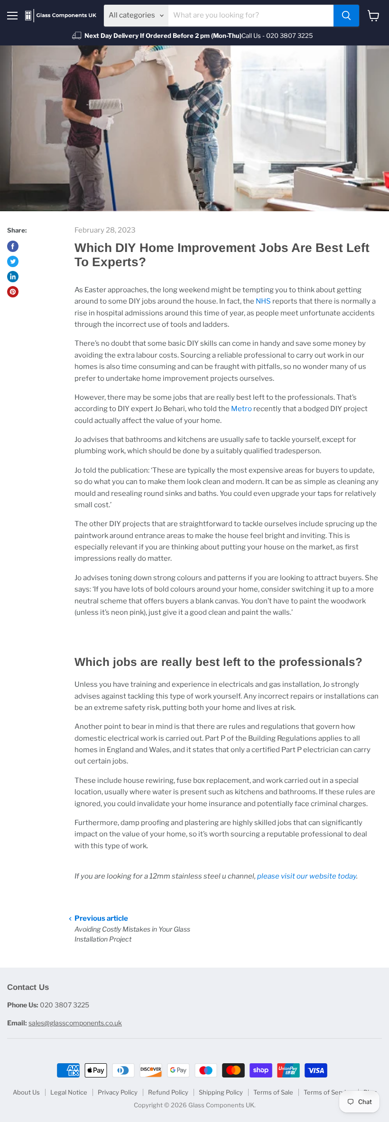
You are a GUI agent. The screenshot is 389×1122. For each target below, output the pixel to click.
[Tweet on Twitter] (13, 261)
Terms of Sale (273, 1092)
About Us (26, 1092)
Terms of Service (328, 1092)
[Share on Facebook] (13, 246)
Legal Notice (68, 1092)
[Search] (346, 16)
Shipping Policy (221, 1092)
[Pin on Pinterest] (13, 291)
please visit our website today (306, 876)
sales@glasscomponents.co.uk (75, 1023)
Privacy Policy (118, 1092)
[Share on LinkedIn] (13, 276)
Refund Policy (168, 1092)
